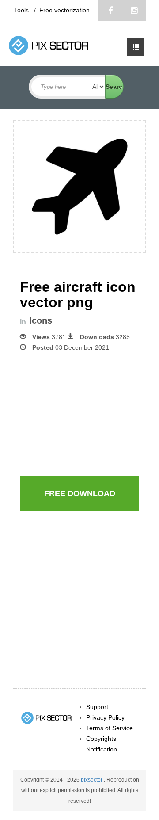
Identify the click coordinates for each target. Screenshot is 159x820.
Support (97, 706)
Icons (40, 320)
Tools (22, 10)
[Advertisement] (89, 413)
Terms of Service (109, 728)
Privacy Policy (105, 717)
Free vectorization (64, 10)
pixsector (92, 780)
